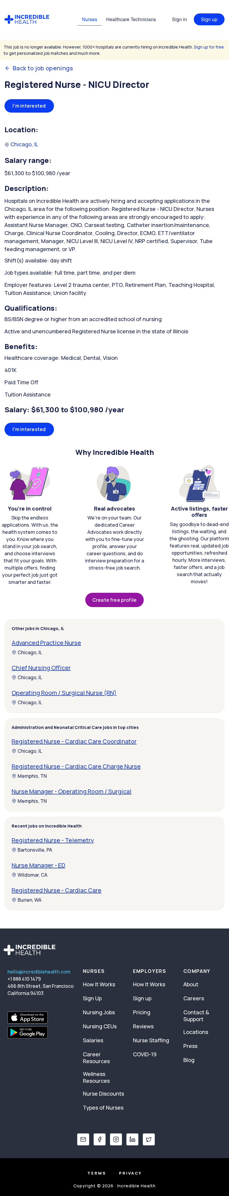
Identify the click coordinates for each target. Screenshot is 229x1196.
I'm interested (29, 105)
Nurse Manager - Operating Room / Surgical (71, 791)
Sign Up (92, 998)
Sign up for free (209, 47)
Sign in (179, 19)
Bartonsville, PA (35, 850)
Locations (195, 1031)
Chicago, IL (23, 144)
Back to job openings (43, 68)
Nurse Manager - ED (38, 865)
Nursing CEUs (100, 1026)
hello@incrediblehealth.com (38, 971)
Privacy (130, 1173)
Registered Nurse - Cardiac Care (56, 890)
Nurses (89, 19)
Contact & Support (196, 1016)
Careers (193, 998)
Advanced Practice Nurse (46, 643)
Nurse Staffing (151, 1040)
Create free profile (114, 600)
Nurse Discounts (103, 1093)
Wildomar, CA (32, 875)
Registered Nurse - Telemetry (53, 840)
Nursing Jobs (99, 1012)
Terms (96, 1173)
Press (190, 1045)
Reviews (143, 1026)
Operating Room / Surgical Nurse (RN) (64, 693)
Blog (188, 1059)
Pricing (141, 1012)
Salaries (93, 1040)
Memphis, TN (32, 776)
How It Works (99, 984)
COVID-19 (145, 1054)
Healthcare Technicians (131, 19)
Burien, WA (29, 900)
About (190, 984)
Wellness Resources (96, 1077)
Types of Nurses (103, 1107)
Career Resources (96, 1058)
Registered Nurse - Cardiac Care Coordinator (74, 741)
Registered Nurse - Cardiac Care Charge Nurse (76, 766)
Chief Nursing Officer (41, 668)
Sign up (209, 19)
